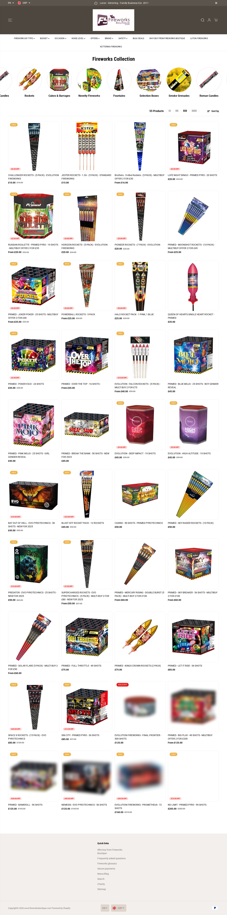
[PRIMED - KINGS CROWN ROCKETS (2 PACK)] (140, 637)
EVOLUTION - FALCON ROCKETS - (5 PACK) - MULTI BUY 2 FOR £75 (138, 386)
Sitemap (101, 889)
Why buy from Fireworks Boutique (109, 851)
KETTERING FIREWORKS (111, 47)
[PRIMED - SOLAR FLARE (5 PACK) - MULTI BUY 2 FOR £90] (33, 637)
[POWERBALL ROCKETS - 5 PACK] (87, 285)
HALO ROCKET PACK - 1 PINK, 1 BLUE (134, 314)
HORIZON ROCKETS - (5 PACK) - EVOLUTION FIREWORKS (84, 246)
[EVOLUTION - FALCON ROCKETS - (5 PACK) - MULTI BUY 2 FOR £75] (140, 355)
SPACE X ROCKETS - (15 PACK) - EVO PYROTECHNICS (27, 737)
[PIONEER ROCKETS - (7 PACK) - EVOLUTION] (140, 216)
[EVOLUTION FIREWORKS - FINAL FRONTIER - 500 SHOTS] (140, 706)
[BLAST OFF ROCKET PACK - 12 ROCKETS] (87, 494)
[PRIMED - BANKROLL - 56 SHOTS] (33, 776)
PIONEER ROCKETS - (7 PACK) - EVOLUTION (137, 244)
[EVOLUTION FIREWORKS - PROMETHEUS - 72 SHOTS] (140, 776)
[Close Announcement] (216, 3)
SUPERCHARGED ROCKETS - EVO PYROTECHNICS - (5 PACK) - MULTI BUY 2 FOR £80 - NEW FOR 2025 (85, 596)
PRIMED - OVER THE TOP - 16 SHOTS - (81, 384)
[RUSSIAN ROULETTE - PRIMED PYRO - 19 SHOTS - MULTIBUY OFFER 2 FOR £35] (33, 216)
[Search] (203, 20)
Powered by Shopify (61, 908)
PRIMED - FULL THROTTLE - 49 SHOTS (81, 665)
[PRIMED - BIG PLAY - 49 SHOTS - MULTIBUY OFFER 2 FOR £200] (193, 706)
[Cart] (216, 20)
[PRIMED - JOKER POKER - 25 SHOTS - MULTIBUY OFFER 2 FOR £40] (33, 285)
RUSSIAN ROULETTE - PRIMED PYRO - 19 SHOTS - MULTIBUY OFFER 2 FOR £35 (33, 246)
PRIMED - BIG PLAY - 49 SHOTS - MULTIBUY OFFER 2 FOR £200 (190, 737)
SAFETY (122, 38)
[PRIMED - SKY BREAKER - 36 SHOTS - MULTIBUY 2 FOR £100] (193, 564)
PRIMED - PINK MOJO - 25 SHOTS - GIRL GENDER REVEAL (29, 455)
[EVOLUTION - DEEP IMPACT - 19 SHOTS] (140, 425)
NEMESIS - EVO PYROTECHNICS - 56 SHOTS (84, 804)
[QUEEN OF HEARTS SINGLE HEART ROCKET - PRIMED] (193, 285)
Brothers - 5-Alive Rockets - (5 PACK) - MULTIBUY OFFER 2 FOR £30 (139, 177)
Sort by (215, 111)
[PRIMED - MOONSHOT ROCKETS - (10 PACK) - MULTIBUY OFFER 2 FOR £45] (193, 216)
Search (101, 879)
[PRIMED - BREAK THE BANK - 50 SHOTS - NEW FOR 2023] (87, 425)
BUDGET (44, 38)
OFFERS (94, 38)
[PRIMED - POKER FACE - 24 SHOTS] (33, 355)
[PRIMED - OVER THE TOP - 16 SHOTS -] (87, 355)
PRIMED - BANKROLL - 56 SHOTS (25, 804)
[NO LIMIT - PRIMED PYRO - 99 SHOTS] (193, 776)
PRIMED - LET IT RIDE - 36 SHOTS (185, 665)
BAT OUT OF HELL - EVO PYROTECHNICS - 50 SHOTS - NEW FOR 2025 (31, 525)
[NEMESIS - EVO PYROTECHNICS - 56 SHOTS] (87, 776)
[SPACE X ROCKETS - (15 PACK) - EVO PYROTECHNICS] (33, 706)
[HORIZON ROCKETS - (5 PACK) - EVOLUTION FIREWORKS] (87, 216)
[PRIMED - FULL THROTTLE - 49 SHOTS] (87, 637)
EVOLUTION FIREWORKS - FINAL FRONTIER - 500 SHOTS (138, 737)
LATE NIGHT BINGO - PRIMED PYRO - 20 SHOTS (192, 175)
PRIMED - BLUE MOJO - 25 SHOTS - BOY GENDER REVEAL (193, 386)
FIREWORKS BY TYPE (23, 38)
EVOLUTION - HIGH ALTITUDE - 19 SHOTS (189, 453)
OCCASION (60, 38)
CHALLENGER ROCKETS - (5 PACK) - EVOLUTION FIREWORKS (33, 177)
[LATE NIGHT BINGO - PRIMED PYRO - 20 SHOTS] (193, 146)
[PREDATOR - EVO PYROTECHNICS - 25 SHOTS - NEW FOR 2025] (33, 564)
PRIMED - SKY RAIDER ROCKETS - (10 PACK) (191, 523)
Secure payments (106, 868)
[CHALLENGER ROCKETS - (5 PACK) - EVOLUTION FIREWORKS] (33, 146)
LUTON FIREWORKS (199, 38)
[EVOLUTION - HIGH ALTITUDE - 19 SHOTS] (193, 425)
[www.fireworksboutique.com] (113, 20)
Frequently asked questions (111, 858)
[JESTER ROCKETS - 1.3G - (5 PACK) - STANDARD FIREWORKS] (87, 146)
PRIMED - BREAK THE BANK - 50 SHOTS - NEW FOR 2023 (85, 455)
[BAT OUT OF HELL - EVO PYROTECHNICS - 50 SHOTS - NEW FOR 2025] (33, 494)
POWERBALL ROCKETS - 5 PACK (78, 314)
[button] (10, 20)
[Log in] (209, 20)
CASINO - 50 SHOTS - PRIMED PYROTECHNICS (139, 523)
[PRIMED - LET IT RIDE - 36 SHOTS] (193, 637)
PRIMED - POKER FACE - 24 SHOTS (26, 384)
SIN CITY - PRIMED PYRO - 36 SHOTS (80, 735)
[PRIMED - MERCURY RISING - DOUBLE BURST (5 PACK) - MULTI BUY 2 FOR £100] (140, 564)
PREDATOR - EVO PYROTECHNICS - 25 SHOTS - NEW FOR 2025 (32, 594)
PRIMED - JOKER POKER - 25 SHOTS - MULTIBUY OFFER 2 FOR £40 (33, 316)
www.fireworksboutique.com (37, 908)
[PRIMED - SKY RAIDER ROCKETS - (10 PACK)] (193, 494)
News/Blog (103, 873)
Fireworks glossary (107, 863)
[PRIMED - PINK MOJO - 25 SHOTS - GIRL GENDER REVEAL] (33, 425)
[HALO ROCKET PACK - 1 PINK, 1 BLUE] (140, 285)
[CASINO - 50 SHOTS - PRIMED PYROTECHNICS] (140, 494)
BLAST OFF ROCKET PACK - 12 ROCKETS (82, 523)
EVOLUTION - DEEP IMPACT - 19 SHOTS (135, 453)
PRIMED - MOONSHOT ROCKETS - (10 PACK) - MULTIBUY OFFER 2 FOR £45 (191, 246)
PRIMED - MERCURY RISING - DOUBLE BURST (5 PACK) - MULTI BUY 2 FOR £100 (139, 594)
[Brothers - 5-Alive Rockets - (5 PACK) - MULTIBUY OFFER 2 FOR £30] (140, 146)
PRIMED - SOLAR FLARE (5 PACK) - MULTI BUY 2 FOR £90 (33, 667)
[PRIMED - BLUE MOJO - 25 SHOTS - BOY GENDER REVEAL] (193, 355)
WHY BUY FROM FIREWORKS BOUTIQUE (167, 38)
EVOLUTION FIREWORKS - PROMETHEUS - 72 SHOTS (138, 806)
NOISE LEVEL (78, 38)
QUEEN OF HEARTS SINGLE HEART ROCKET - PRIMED (191, 316)
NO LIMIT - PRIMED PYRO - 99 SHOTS (187, 804)
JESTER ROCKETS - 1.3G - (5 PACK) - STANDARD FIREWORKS (86, 177)
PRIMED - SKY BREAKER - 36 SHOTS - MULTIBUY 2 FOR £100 (192, 594)
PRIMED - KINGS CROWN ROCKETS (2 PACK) (138, 665)
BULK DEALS (138, 38)
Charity (101, 884)
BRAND (108, 38)
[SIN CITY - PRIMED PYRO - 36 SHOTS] (87, 706)
